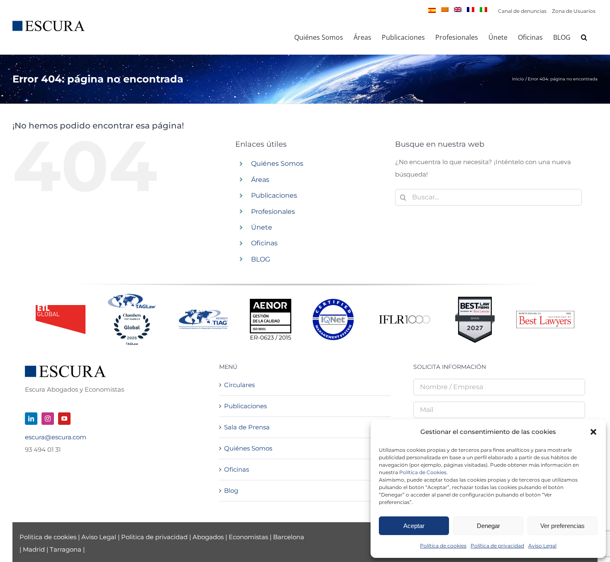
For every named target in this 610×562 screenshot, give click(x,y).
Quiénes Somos (277, 163)
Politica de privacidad (154, 537)
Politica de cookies (49, 537)
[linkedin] (31, 418)
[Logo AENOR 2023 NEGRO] (270, 302)
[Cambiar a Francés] (470, 9)
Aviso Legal (542, 546)
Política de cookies (443, 546)
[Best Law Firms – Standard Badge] (475, 300)
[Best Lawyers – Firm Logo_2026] (545, 314)
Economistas (248, 537)
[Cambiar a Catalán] (445, 9)
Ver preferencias (562, 525)
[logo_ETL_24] (60, 308)
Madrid (34, 549)
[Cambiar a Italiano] (483, 9)
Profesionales (273, 212)
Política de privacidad (497, 546)
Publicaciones (274, 195)
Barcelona (288, 537)
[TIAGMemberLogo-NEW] (203, 313)
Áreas (260, 180)
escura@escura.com (55, 437)
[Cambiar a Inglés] (457, 9)
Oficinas (264, 243)
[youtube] (64, 418)
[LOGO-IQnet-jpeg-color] (333, 302)
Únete (261, 227)
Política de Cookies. (423, 472)
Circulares (239, 385)
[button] (593, 432)
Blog (231, 490)
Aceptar (414, 525)
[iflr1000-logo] (405, 315)
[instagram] (47, 418)
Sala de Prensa (247, 427)
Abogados (208, 537)
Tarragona (65, 549)
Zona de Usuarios (573, 11)
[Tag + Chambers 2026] (132, 296)
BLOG (260, 259)
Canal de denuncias (522, 11)
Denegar (488, 525)
